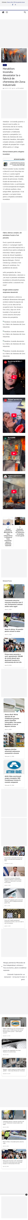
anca (14, 88)
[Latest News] (3, 12)
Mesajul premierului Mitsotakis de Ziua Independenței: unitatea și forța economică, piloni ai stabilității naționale (14, 966)
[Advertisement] (14, 33)
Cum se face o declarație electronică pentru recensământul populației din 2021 (13, 859)
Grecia (4, 65)
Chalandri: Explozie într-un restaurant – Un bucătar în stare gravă (14, 977)
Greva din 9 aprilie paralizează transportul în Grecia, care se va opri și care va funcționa (14, 922)
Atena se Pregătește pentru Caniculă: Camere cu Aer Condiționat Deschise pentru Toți (13, 901)
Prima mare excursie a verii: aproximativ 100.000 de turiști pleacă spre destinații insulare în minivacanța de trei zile (13, 1162)
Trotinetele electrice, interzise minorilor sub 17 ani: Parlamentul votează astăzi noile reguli (17, 164)
